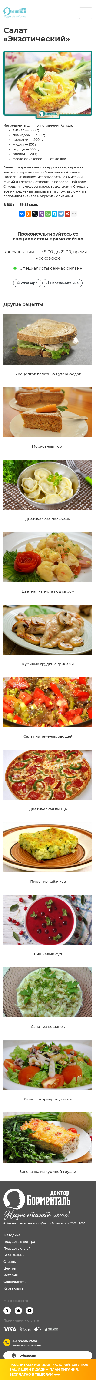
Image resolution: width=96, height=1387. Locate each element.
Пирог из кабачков (48, 881)
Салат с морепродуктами (48, 1099)
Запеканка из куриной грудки (48, 1171)
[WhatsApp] (48, 214)
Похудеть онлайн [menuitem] (18, 1248)
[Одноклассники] (28, 214)
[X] (35, 214)
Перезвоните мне (64, 283)
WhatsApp (28, 283)
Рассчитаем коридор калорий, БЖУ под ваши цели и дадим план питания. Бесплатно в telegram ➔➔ (48, 1369)
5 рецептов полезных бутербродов (48, 374)
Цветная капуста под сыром (48, 591)
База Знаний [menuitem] (13, 1255)
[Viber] (41, 214)
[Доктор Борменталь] (14, 13)
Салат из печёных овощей (48, 736)
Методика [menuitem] (11, 1235)
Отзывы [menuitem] (10, 1262)
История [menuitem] (10, 1275)
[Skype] (54, 214)
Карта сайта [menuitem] (13, 1288)
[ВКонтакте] (22, 214)
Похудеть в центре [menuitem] (19, 1242)
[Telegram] (61, 214)
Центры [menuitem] (10, 1268)
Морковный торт (48, 446)
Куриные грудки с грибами (48, 664)
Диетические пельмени (48, 519)
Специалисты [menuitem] (14, 1282)
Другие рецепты (23, 304)
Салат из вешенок (48, 1026)
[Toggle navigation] (85, 13)
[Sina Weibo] (67, 214)
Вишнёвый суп (48, 954)
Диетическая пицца (48, 809)
